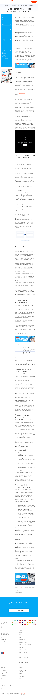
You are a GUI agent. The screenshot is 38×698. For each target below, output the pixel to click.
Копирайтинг (4, 50)
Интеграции (4, 31)
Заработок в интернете (4, 63)
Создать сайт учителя (22, 655)
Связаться (20, 673)
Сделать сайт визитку (22, 645)
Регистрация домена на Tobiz (6, 685)
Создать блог (21, 647)
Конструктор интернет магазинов (25, 644)
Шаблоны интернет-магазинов (6, 672)
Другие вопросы (4, 45)
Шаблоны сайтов (9, 1)
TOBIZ (2, 2)
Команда (2, 642)
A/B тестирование (4, 688)
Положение (14, 694)
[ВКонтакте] (23, 592)
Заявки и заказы (4, 26)
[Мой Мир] (26, 592)
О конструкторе (4, 637)
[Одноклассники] (25, 592)
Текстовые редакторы (4, 56)
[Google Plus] (28, 592)
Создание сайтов (5, 48)
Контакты (20, 679)
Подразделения (21, 676)
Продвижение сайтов (4, 29)
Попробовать (34, 1)
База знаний (11, 5)
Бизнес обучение (5, 58)
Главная (6, 5)
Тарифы (14, 1)
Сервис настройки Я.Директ (24, 683)
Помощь (20, 1)
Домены (3, 24)
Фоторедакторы (4, 60)
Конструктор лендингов (23, 642)
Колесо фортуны (22, 684)
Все (2, 15)
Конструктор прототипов (23, 660)
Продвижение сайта (4, 683)
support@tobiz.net (23, 674)
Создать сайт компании (23, 652)
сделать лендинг (22, 93)
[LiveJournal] (27, 592)
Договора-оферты (22, 693)
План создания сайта (4, 682)
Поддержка (3, 678)
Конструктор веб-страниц (23, 662)
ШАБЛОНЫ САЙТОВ (19, 610)
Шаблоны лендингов (5, 673)
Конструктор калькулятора (23, 650)
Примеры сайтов (4, 675)
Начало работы (4, 19)
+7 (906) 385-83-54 (23, 670)
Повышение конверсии (4, 34)
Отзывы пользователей (5, 677)
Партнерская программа (5, 627)
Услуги (17, 1)
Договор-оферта (22, 639)
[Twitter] (24, 592)
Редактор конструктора (4, 39)
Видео (20, 634)
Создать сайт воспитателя (23, 657)
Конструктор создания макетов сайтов (25, 659)
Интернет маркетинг (4, 53)
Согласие (18, 694)
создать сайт (22, 587)
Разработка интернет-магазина (6, 687)
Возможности (3, 639)
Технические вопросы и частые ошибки (5, 43)
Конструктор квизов (22, 649)
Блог (3, 17)
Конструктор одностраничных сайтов (25, 654)
